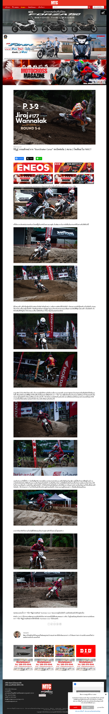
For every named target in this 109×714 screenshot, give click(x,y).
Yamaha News (65, 708)
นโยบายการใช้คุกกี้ (79, 711)
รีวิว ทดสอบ (15, 7)
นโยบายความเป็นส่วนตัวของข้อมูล (92, 711)
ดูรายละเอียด (100, 707)
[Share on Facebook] (48, 624)
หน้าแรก (7, 7)
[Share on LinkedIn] (60, 624)
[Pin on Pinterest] (57, 624)
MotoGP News (47, 709)
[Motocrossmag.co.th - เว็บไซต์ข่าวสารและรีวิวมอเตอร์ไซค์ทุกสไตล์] (54, 3)
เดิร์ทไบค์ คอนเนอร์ (17, 146)
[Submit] (89, 7)
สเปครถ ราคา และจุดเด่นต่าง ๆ (59, 709)
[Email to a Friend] (54, 624)
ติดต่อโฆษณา (32, 7)
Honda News (58, 708)
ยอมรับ (75, 707)
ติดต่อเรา (52, 708)
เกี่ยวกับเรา (41, 7)
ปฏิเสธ (88, 707)
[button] (106, 694)
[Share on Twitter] (51, 624)
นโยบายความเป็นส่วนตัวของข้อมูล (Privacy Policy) (37, 708)
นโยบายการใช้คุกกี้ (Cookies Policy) (15, 708)
